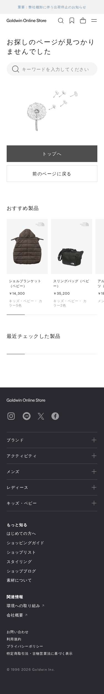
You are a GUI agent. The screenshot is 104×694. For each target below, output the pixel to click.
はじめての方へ (21, 533)
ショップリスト (21, 552)
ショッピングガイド (25, 542)
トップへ (52, 153)
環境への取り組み (23, 605)
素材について (19, 580)
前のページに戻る (52, 173)
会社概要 (15, 615)
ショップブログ (21, 571)
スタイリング (19, 561)
